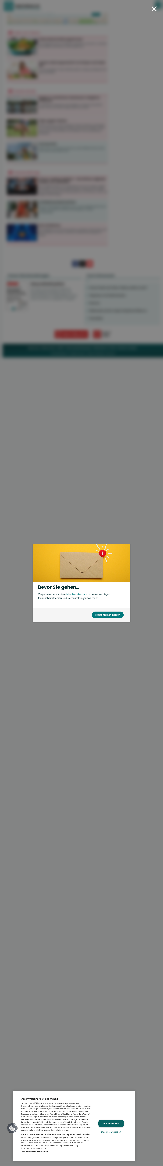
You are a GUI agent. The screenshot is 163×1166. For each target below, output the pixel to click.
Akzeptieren (111, 1123)
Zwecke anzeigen (111, 1132)
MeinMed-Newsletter (78, 593)
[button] (12, 1128)
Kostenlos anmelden (107, 614)
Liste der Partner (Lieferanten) (34, 1151)
